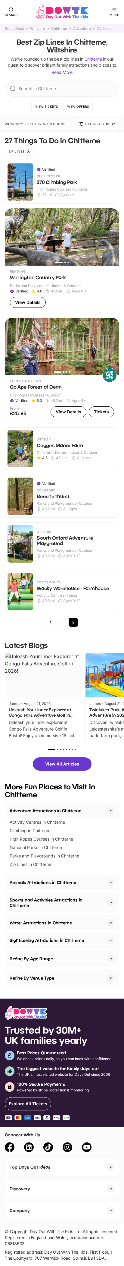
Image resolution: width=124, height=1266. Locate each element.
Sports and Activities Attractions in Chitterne (46, 902)
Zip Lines (104, 29)
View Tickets (46, 106)
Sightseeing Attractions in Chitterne (47, 940)
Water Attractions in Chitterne (41, 922)
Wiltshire (37, 29)
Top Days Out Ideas (30, 1167)
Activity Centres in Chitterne (37, 822)
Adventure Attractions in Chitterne (45, 810)
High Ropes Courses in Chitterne (41, 838)
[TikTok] (48, 1148)
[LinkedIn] (29, 1148)
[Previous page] (50, 622)
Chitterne (59, 29)
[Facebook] (9, 1148)
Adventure (82, 29)
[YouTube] (86, 1148)
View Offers (78, 106)
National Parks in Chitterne (36, 847)
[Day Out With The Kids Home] (62, 12)
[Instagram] (67, 1148)
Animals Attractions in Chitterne (43, 882)
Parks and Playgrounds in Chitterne (44, 855)
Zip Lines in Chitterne (30, 864)
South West (14, 29)
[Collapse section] (110, 810)
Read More (62, 72)
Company (20, 1210)
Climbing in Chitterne (30, 830)
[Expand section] (110, 882)
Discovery (20, 1188)
